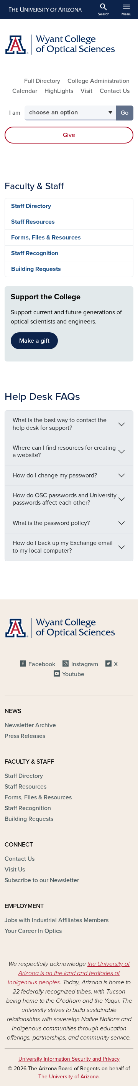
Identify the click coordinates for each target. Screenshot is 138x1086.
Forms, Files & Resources (46, 237)
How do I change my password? (55, 475)
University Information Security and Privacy (69, 1059)
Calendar (24, 91)
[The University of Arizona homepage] (44, 9)
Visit (86, 91)
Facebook (41, 664)
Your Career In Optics (33, 931)
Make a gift (34, 341)
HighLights (58, 91)
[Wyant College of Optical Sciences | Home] (69, 45)
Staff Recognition (34, 253)
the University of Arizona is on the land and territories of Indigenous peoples (69, 973)
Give (69, 135)
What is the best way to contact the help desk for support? (60, 423)
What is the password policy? (51, 523)
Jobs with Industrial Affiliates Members (56, 920)
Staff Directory (31, 206)
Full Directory (42, 81)
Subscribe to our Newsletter (42, 880)
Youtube (73, 674)
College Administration (98, 81)
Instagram (84, 664)
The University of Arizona (68, 1076)
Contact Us (115, 91)
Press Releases (25, 736)
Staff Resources (33, 222)
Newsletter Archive (30, 725)
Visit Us (15, 869)
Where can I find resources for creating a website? (64, 451)
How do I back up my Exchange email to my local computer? (63, 546)
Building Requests (36, 269)
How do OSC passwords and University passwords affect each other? (65, 499)
